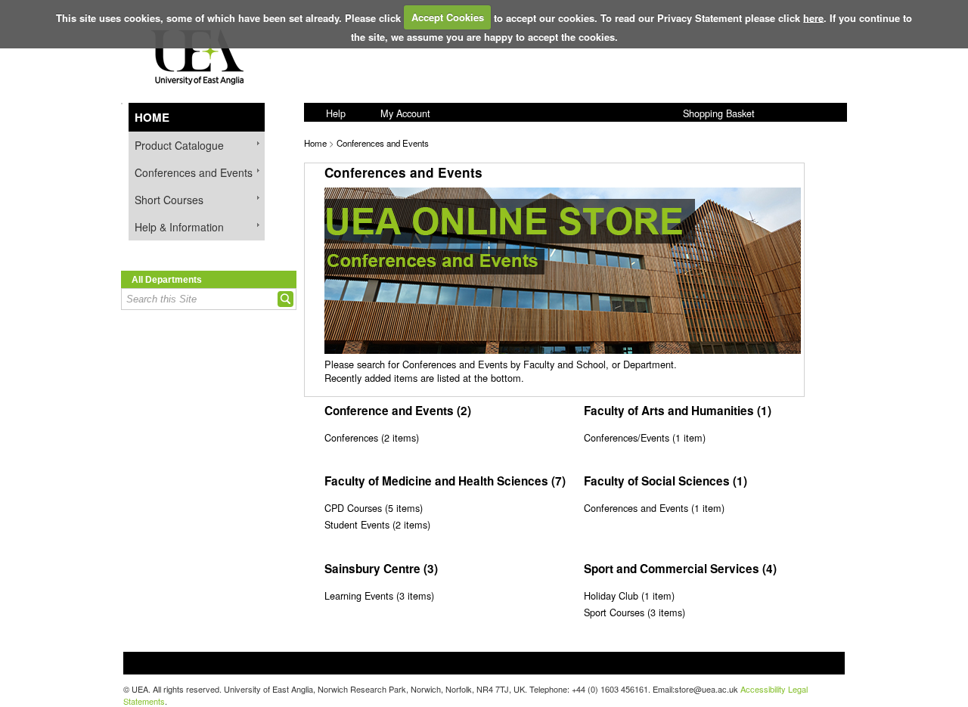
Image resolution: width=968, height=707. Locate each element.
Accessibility (763, 689)
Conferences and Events (194, 172)
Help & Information (179, 226)
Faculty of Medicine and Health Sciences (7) (445, 481)
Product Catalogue (179, 145)
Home (152, 117)
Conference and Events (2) (397, 410)
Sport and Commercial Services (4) (680, 568)
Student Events (356, 524)
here (813, 17)
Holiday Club (611, 595)
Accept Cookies (447, 17)
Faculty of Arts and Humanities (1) (677, 410)
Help (336, 113)
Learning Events (358, 595)
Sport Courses (614, 612)
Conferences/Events (626, 437)
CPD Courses (353, 508)
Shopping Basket (719, 113)
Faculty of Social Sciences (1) (665, 481)
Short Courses (169, 199)
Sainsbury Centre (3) (381, 568)
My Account (405, 113)
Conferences (351, 437)
